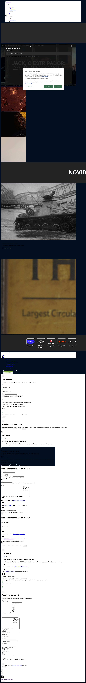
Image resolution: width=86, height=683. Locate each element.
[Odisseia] (26, 490)
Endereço (3, 648)
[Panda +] (17, 609)
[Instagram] (3, 356)
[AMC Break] (26, 488)
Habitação (4, 641)
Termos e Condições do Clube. (19, 500)
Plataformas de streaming (7, 612)
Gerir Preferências (29, 86)
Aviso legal (8, 359)
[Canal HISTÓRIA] (26, 487)
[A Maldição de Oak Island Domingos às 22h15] (13, 124)
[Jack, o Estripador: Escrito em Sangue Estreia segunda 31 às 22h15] (13, 99)
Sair (11, 21)
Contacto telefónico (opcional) (7, 477)
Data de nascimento (4, 478)
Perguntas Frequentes (10, 368)
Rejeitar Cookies (48, 86)
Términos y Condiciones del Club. (21, 566)
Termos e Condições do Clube (12, 361)
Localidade (4, 631)
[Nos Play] (17, 612)
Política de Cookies (45, 76)
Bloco (3, 638)
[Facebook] (3, 355)
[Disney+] (17, 605)
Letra (3, 645)
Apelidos (2, 474)
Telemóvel (4, 649)
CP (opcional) (3, 475)
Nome (2, 473)
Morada (3, 634)
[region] (43, 79)
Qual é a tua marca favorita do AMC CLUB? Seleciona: (12, 496)
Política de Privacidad (10, 571)
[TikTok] (3, 357)
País (2, 629)
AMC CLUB (13, 9)
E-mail (3, 393)
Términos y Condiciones (17, 665)
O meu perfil (12, 20)
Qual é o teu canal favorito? (7, 628)
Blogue (11, 8)
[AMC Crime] (26, 491)
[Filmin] (17, 608)
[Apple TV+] (17, 607)
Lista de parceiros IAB (28, 83)
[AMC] (26, 486)
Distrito (3, 630)
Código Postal (4, 632)
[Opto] (17, 611)
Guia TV (12, 7)
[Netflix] (17, 603)
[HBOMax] (17, 606)
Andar (3, 643)
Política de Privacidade (10, 364)
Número (3, 636)
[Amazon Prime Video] (17, 604)
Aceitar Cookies (58, 86)
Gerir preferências (8, 372)
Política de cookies (9, 366)
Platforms (2, 485)
